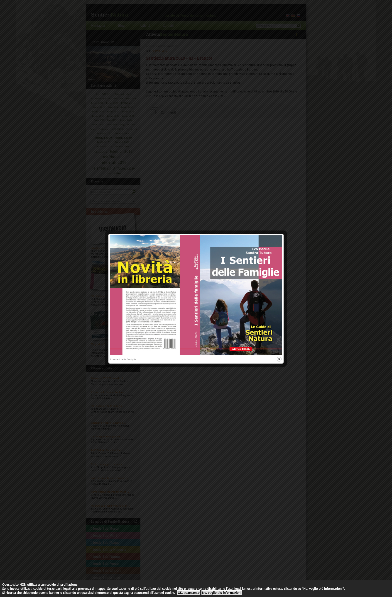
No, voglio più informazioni (221, 593)
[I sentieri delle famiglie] (196, 354)
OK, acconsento (189, 593)
